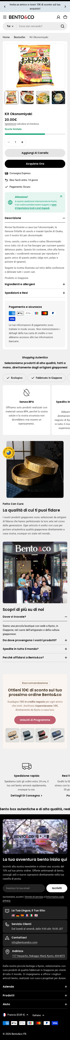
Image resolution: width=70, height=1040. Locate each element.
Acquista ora (35, 163)
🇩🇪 (17, 915)
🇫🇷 (27, 915)
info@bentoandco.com (24, 942)
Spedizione (10, 124)
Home (6, 37)
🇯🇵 (36, 915)
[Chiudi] (61, 196)
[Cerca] (62, 26)
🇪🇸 (22, 915)
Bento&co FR (19, 1033)
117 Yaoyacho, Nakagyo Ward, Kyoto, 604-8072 (38, 955)
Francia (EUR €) (16, 1014)
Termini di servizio (34, 896)
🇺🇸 (13, 915)
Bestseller (19, 37)
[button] (5, 7)
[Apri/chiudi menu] (5, 17)
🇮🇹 (31, 915)
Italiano (36, 1015)
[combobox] (35, 26)
